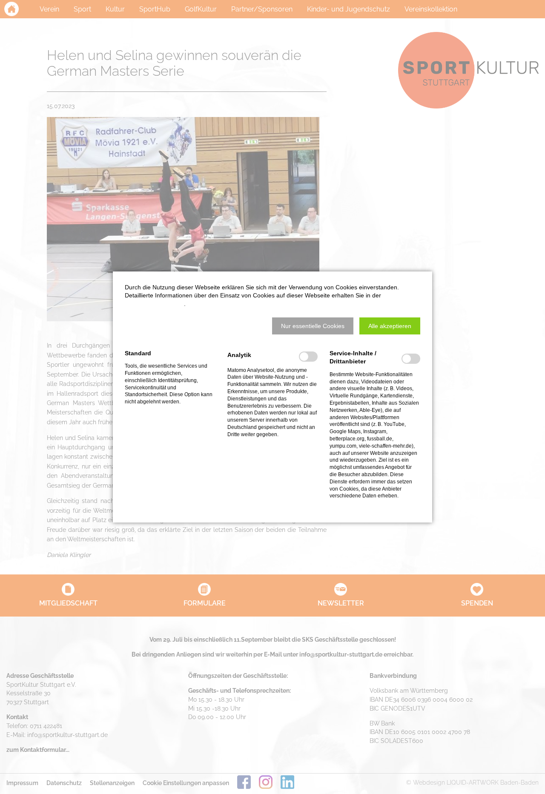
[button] (312, 325)
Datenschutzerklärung (154, 303)
